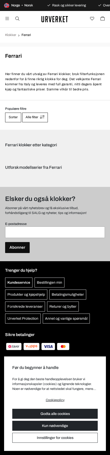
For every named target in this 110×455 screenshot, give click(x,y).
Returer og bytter (62, 306)
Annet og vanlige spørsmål (66, 318)
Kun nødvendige (55, 426)
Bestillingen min (49, 282)
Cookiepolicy (55, 400)
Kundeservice (18, 282)
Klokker (10, 35)
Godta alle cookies (55, 414)
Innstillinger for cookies (55, 438)
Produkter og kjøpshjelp (26, 294)
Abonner (17, 247)
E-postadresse (16, 224)
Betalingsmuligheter (68, 294)
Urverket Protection (22, 318)
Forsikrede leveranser (25, 306)
